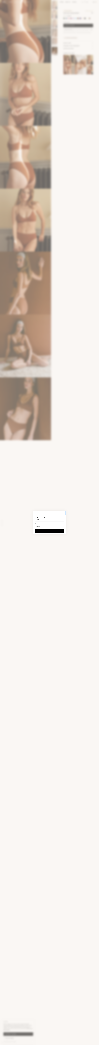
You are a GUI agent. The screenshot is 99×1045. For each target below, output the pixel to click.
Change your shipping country (42, 517)
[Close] (63, 513)
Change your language (40, 524)
